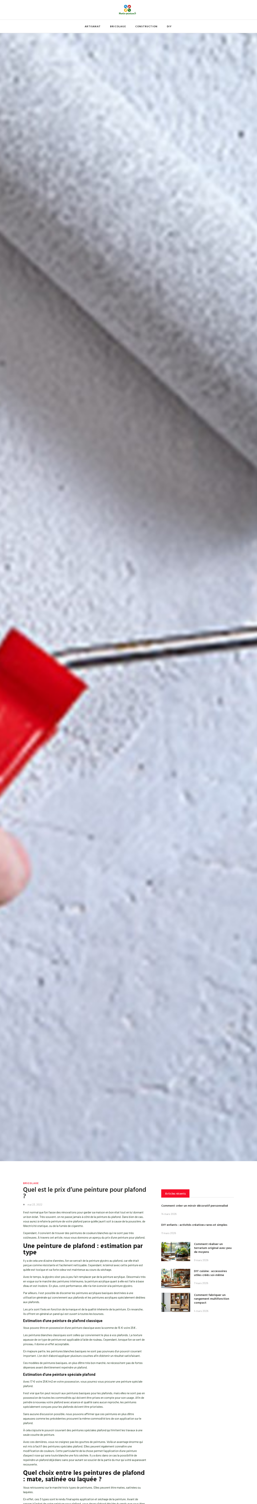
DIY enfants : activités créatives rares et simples (194, 1224)
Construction (146, 26)
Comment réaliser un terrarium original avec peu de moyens (213, 1248)
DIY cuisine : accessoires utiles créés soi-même (210, 1272)
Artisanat (93, 26)
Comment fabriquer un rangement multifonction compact (211, 1298)
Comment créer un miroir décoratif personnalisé (194, 1205)
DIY (169, 26)
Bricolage (118, 26)
